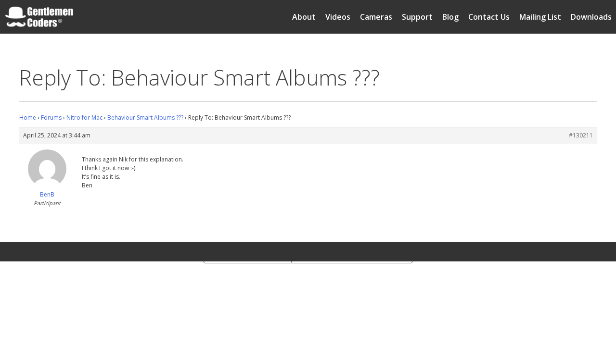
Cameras (376, 17)
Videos (337, 17)
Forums (51, 117)
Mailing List (540, 17)
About (304, 17)
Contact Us (489, 17)
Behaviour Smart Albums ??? (145, 117)
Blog (450, 17)
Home (27, 117)
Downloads (591, 17)
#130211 (581, 135)
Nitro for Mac (84, 117)
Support (417, 17)
